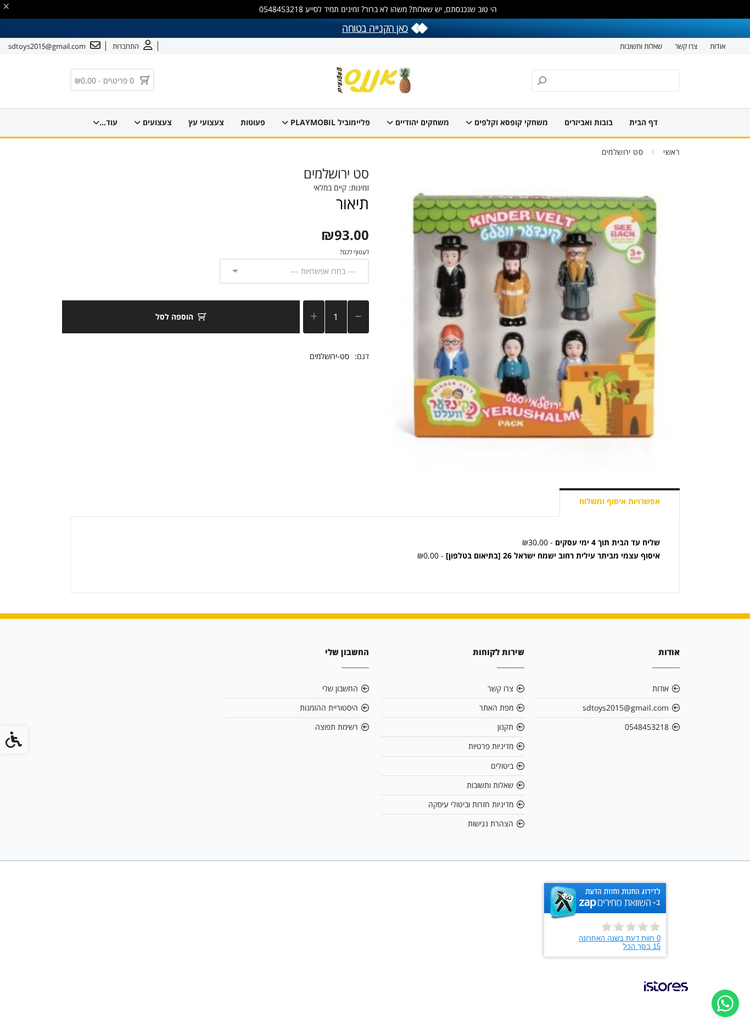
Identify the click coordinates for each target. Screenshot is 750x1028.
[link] (725, 1003)
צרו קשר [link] (686, 46)
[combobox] (294, 271)
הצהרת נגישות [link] (490, 823)
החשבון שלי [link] (340, 688)
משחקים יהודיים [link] (421, 122)
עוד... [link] (108, 122)
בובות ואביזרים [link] (588, 122)
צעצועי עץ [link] (206, 122)
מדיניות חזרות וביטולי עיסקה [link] (470, 804)
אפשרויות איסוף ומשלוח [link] (619, 501)
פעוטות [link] (252, 122)
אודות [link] (717, 46)
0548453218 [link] (647, 727)
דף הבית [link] (643, 122)
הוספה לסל (174, 316)
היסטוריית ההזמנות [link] (329, 707)
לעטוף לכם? (354, 252)
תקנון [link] (505, 727)
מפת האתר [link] (496, 707)
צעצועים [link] (156, 122)
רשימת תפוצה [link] (336, 727)
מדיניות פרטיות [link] (490, 746)
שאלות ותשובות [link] (641, 46)
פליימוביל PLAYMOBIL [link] (329, 122)
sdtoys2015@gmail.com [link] (626, 707)
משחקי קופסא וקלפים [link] (510, 122)
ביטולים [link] (502, 766)
